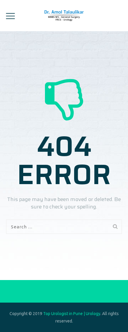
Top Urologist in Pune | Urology (71, 313)
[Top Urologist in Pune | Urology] (64, 15)
